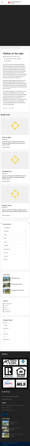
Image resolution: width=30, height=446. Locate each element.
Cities (5, 238)
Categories (6, 231)
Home (2, 47)
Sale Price (5, 322)
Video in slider (6, 137)
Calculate (15, 345)
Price (6, 307)
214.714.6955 (6, 407)
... (10, 144)
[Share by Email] (12, 108)
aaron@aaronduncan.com (9, 410)
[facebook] (3, 414)
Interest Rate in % (6, 339)
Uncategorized (8, 311)
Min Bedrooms (7, 249)
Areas (5, 241)
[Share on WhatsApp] (10, 108)
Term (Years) (5, 333)
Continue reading (5, 147)
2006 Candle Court (15, 278)
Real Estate (17, 47)
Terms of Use (5, 444)
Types (5, 234)
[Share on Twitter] (7, 108)
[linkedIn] (6, 414)
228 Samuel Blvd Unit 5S (16, 284)
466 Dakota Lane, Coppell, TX (17, 290)
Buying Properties (7, 47)
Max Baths (6, 245)
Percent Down (6, 328)
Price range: (5, 259)
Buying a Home (7, 205)
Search (15, 266)
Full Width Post (7, 171)
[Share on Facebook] (4, 108)
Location (13, 47)
